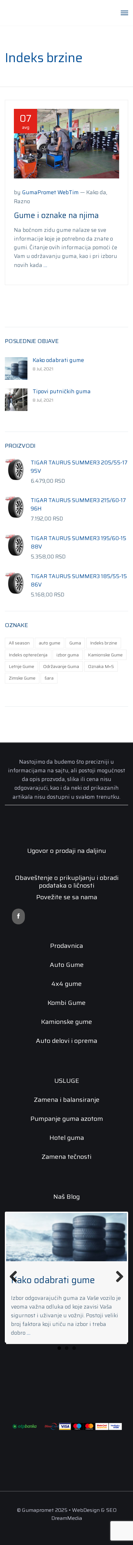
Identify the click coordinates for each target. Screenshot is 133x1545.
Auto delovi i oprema (66, 1040)
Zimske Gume (22, 678)
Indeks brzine (103, 642)
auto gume (49, 642)
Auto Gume (67, 964)
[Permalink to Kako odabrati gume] (66, 1237)
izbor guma (67, 654)
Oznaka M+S (101, 666)
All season (19, 642)
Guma (75, 642)
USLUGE (66, 1080)
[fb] (18, 916)
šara (49, 678)
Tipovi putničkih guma (62, 391)
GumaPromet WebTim (50, 192)
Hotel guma (66, 1137)
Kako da (96, 192)
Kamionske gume (66, 1021)
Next (117, 1277)
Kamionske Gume (105, 654)
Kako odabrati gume (58, 360)
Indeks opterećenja (28, 654)
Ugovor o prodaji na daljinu (66, 850)
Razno (22, 201)
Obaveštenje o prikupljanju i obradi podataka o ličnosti (66, 882)
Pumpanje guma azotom (66, 1118)
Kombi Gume (66, 1002)
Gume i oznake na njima (56, 215)
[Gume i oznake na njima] (66, 143)
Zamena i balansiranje (66, 1099)
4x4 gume (66, 983)
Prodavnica (66, 945)
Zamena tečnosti (66, 1156)
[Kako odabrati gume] (16, 368)
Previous (15, 1277)
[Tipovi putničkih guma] (16, 399)
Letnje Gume (21, 666)
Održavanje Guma (61, 666)
